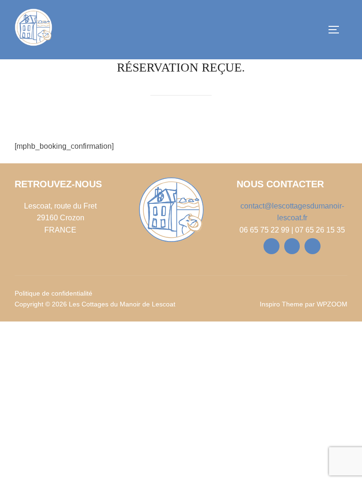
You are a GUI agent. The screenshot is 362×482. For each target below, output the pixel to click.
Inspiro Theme (281, 304)
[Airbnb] (292, 246)
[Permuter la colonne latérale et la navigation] (338, 29)
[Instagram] (271, 246)
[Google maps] (312, 246)
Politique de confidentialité (53, 293)
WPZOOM (332, 304)
